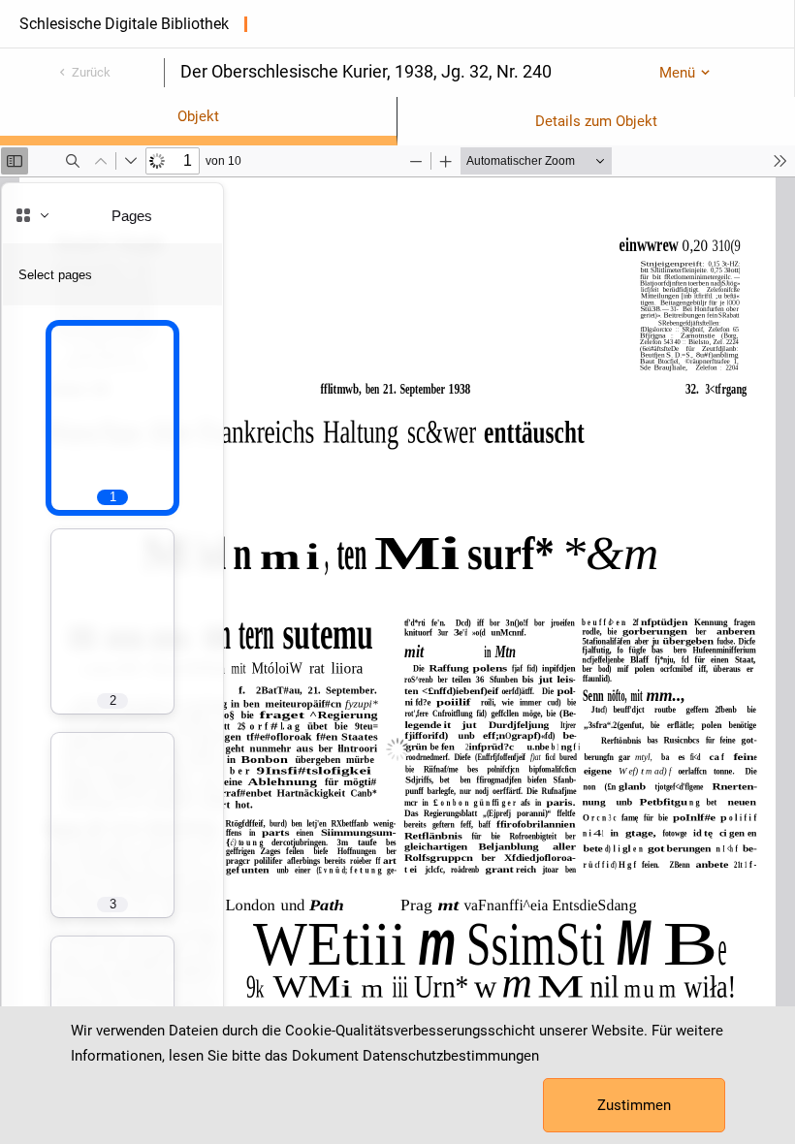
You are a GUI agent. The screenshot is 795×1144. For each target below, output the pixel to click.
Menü (677, 72)
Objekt (198, 116)
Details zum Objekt (596, 121)
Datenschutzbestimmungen (451, 1056)
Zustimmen (634, 1105)
